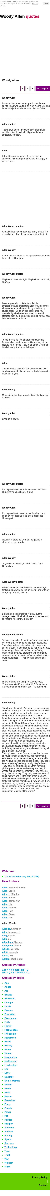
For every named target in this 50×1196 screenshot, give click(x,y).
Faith (7, 1022)
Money (8, 1084)
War (6, 1159)
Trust (7, 1155)
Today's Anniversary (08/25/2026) (21, 876)
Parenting (9, 1100)
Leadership (10, 1065)
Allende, (11, 929)
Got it (46, 4)
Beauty (8, 995)
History (8, 1045)
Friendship (10, 1034)
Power (7, 1112)
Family (7, 1026)
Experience (10, 1018)
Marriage (9, 1077)
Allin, (6, 939)
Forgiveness (11, 1030)
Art (6, 991)
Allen (5, 150)
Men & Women (12, 1081)
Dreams (8, 1010)
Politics (8, 1120)
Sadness (9, 1127)
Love (7, 1073)
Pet (6, 1116)
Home (7, 1049)
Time (7, 1151)
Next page (42, 88)
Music (7, 1092)
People (8, 1108)
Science (8, 1131)
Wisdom (8, 1163)
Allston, (12, 959)
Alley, (8, 935)
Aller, (11, 932)
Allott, (10, 952)
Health (7, 1041)
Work (7, 1167)
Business (9, 998)
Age (6, 983)
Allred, (7, 955)
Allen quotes (8, 124)
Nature (8, 1096)
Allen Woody (9, 250)
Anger (7, 987)
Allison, (10, 949)
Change (8, 1002)
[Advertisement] (25, 49)
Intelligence (10, 1061)
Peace (7, 1104)
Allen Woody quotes (12, 226)
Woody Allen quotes (12, 274)
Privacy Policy (39, 1177)
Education (9, 1014)
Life (6, 1069)
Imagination (10, 1057)
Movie (7, 1088)
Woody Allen (19, 16)
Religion (8, 1124)
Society (8, 1135)
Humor (8, 1053)
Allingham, (12, 942)
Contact (43, 1185)
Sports (8, 1139)
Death (7, 1006)
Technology (10, 1147)
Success (9, 1143)
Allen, (13, 887)
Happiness (10, 1038)
